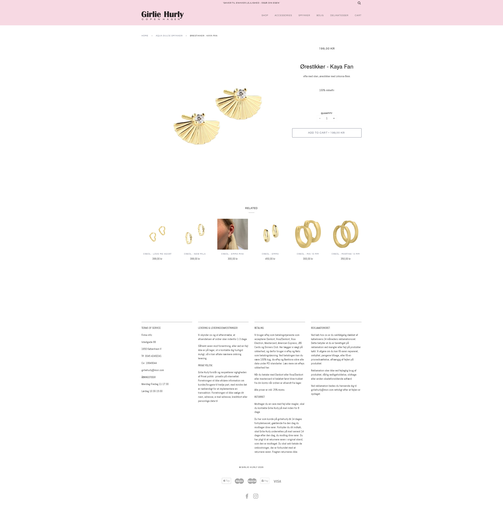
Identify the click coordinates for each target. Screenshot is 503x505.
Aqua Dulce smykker (169, 36)
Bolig (320, 15)
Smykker (304, 15)
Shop (265, 15)
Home (144, 36)
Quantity (326, 113)
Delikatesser (339, 15)
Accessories (283, 15)
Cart (358, 15)
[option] (213, 117)
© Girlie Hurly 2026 (251, 467)
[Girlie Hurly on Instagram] (256, 497)
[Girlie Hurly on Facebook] (247, 497)
